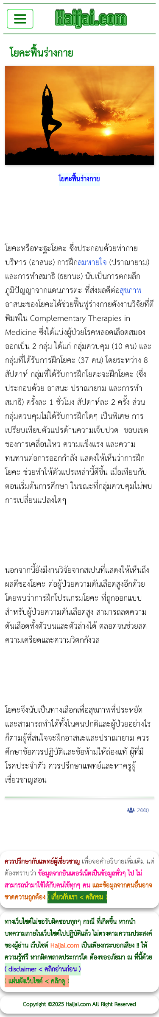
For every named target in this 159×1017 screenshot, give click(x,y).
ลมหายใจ (92, 262)
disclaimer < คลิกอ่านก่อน (42, 969)
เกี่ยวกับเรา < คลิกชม (77, 897)
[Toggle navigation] (20, 19)
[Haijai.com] (91, 18)
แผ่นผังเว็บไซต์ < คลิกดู (36, 981)
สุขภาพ (131, 290)
